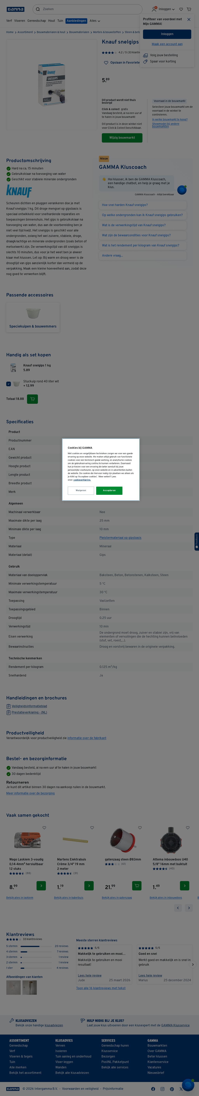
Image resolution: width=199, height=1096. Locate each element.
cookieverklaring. (82, 480)
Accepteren (109, 490)
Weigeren (81, 490)
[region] (101, 469)
